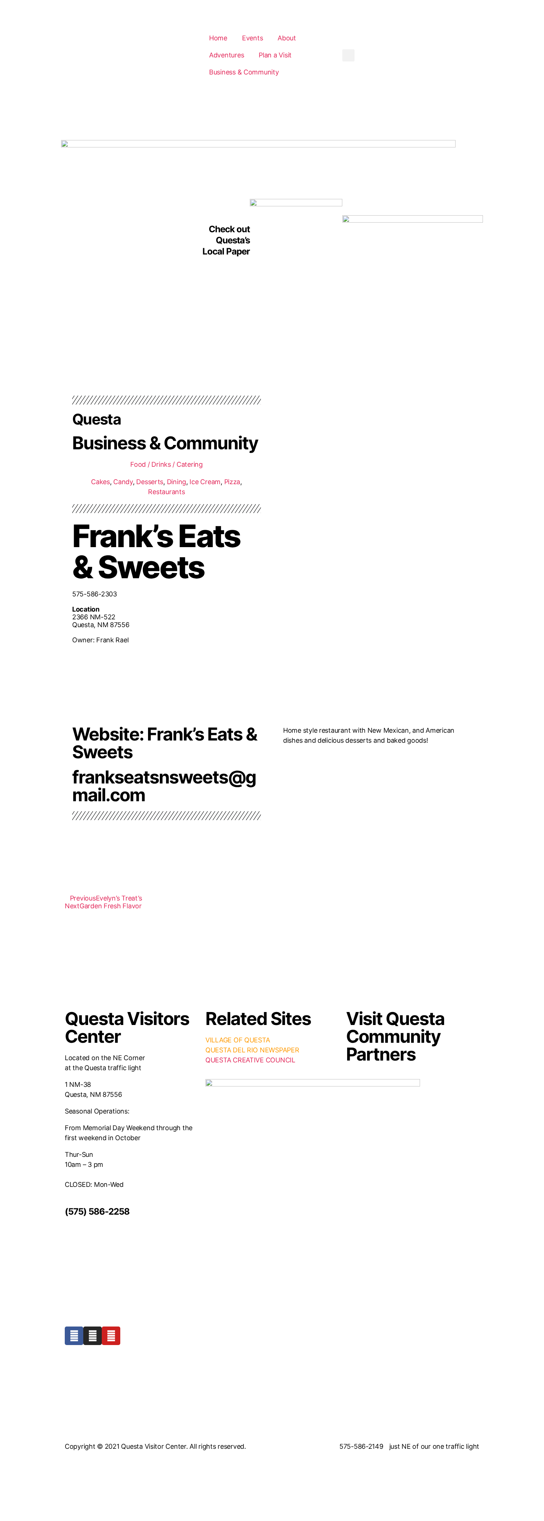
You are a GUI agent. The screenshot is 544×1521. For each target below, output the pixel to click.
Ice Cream (205, 482)
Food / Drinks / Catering (166, 464)
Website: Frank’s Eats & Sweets (164, 743)
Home (218, 38)
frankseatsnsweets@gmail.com (164, 786)
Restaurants (166, 492)
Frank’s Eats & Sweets (156, 551)
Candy (123, 482)
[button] (348, 55)
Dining (176, 482)
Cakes (100, 482)
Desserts (149, 482)
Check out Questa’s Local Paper (226, 240)
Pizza (232, 482)
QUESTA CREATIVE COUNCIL (250, 1060)
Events (252, 38)
